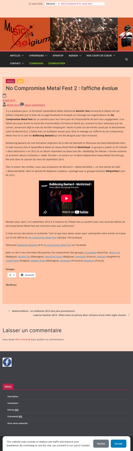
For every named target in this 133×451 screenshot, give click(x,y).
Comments (14, 416)
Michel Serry (13, 104)
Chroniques (36, 55)
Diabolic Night (38, 260)
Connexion (36, 63)
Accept (118, 443)
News (20, 81)
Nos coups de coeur (99, 55)
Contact (15, 63)
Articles (15, 55)
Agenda (73, 55)
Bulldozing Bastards (27, 245)
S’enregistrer (56, 63)
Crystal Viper (12, 260)
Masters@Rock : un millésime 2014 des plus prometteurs (43, 311)
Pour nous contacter (17, 423)
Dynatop (58, 55)
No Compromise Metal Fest (42, 237)
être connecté (22, 339)
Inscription (12, 396)
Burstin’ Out (24, 256)
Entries (12, 409)
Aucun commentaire (34, 104)
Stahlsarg (101, 256)
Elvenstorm (89, 260)
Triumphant (91, 252)
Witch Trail (114, 252)
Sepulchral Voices (53, 256)
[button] (22, 55)
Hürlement (65, 260)
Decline (101, 443)
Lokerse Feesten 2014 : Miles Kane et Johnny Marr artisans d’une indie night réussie (79, 315)
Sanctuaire (80, 256)
